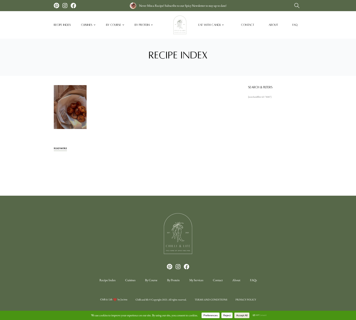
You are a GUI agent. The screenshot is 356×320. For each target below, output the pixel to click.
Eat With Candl (209, 24)
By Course (113, 24)
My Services (196, 280)
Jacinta (124, 299)
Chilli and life (142, 299)
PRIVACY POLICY (245, 299)
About (273, 24)
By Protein (142, 24)
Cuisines (86, 24)
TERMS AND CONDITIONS (211, 299)
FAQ (295, 24)
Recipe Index (62, 24)
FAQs (253, 280)
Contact (247, 24)
